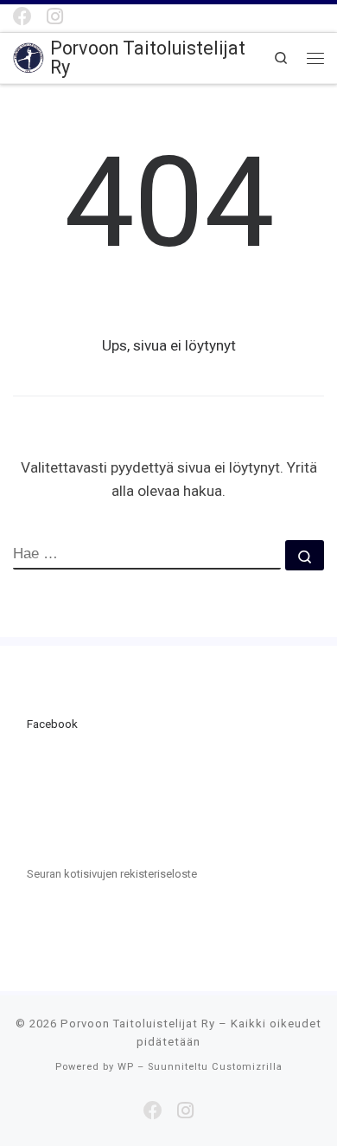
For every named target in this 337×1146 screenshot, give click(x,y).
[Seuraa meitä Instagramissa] (55, 17)
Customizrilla (247, 1066)
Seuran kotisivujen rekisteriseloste (112, 873)
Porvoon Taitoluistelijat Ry (137, 1023)
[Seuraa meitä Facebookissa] (22, 17)
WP (126, 1066)
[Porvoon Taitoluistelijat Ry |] (28, 57)
